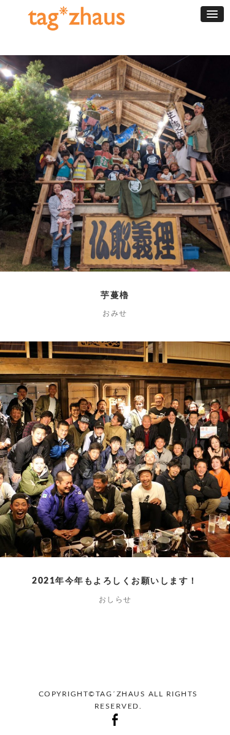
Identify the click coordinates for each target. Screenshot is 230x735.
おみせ (115, 313)
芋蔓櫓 (115, 295)
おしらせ (115, 599)
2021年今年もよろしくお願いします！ (115, 581)
